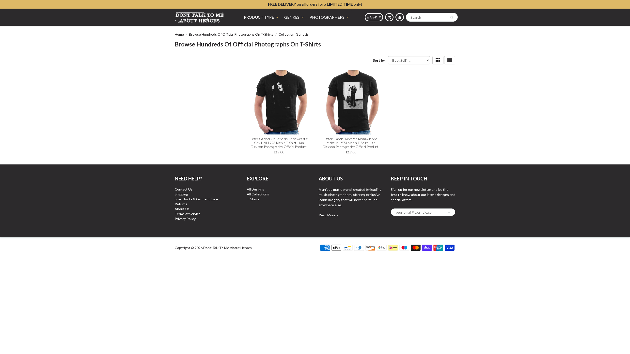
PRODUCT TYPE (259, 17)
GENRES (291, 17)
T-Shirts (253, 199)
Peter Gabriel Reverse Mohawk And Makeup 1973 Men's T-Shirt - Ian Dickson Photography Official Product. (351, 143)
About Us (182, 209)
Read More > (328, 215)
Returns (181, 204)
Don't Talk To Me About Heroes (227, 248)
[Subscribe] (449, 212)
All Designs (255, 189)
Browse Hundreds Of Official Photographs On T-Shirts (231, 34)
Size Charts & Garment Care (196, 199)
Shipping (181, 194)
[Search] (451, 17)
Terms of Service (188, 214)
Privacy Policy (185, 219)
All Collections (258, 194)
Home (179, 34)
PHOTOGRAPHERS (327, 17)
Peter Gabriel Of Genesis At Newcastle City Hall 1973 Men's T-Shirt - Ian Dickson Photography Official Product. (279, 143)
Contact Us (183, 189)
